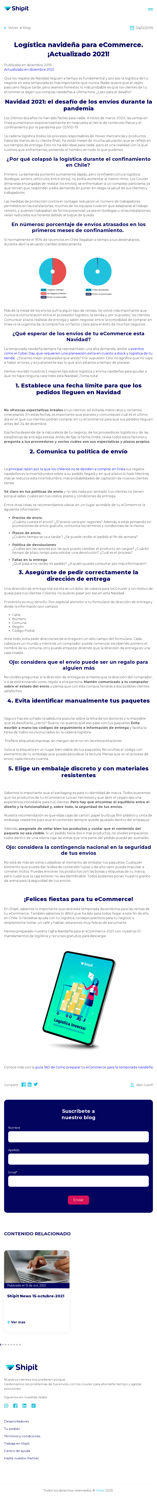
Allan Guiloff (144, 1085)
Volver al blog (19, 28)
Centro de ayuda (17, 1451)
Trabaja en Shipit (17, 1443)
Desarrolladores (16, 1421)
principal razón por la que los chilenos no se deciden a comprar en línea (66, 469)
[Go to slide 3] (5, 1344)
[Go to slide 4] (8, 1344)
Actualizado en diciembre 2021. (30, 69)
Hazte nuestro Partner (21, 1458)
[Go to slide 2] (2, 1344)
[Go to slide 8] (20, 1344)
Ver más (18, 1322)
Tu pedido (12, 1429)
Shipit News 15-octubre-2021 (35, 1296)
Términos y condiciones (22, 1436)
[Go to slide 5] (11, 1344)
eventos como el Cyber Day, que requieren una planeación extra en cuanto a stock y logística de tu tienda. (78, 353)
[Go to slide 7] (17, 1344)
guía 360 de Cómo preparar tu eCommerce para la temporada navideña (94, 1067)
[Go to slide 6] (14, 1344)
